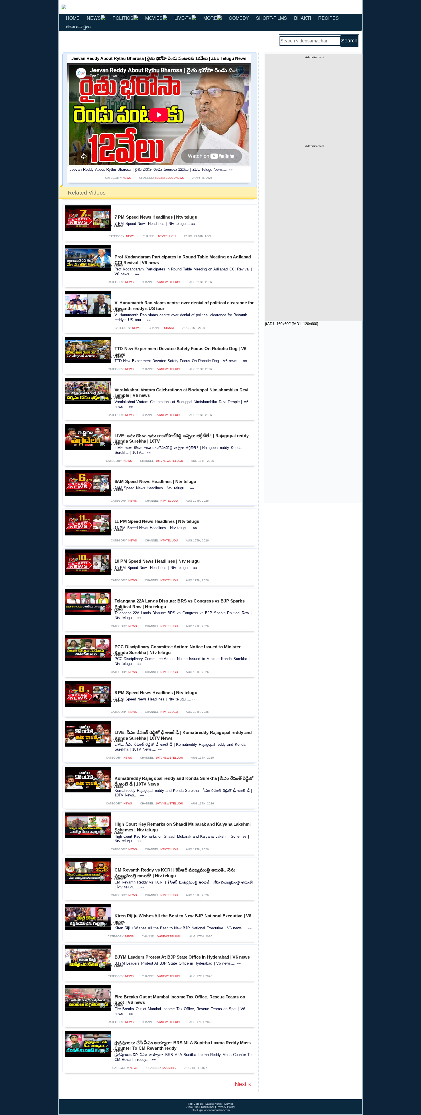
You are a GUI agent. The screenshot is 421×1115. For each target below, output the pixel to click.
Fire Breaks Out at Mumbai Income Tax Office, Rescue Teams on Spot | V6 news (180, 999)
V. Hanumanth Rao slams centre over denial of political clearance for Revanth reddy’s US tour (184, 305)
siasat (169, 327)
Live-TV (183, 18)
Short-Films (271, 18)
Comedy (239, 18)
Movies (154, 18)
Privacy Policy (226, 1106)
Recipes (328, 18)
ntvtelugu (167, 236)
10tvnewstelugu (169, 460)
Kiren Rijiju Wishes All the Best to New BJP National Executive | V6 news (183, 918)
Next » (243, 1084)
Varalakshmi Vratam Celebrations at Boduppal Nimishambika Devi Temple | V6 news (181, 392)
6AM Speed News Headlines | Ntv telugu (155, 481)
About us (192, 1106)
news (127, 177)
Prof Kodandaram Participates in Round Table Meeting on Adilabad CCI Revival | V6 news (183, 259)
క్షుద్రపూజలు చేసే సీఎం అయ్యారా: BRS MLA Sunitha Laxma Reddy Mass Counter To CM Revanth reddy (183, 1045)
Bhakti (302, 18)
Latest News (213, 1103)
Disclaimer (207, 1106)
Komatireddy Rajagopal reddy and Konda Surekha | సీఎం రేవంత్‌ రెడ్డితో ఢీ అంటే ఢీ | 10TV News (184, 781)
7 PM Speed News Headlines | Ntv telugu (156, 217)
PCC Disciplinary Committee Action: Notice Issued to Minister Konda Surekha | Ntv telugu (178, 649)
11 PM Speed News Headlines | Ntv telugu (157, 521)
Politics (123, 18)
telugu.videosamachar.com (212, 1110)
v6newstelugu (169, 282)
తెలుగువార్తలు (78, 26)
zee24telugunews (169, 177)
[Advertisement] (314, 99)
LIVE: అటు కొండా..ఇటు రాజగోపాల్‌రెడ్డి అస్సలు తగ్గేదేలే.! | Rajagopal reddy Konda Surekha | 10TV (182, 438)
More (210, 18)
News (94, 18)
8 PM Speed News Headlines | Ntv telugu (156, 692)
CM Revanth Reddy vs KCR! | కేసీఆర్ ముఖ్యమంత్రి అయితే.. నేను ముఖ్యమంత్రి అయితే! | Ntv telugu (175, 872)
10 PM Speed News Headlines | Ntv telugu (157, 561)
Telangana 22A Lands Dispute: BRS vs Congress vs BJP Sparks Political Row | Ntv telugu (180, 603)
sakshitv (169, 1067)
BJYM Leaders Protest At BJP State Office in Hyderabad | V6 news (182, 957)
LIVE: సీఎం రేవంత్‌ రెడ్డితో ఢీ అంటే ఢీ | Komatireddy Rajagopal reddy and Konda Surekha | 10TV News (183, 735)
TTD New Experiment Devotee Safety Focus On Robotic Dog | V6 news (180, 351)
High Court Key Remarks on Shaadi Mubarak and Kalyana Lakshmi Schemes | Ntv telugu (183, 827)
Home (73, 18)
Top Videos (195, 1103)
